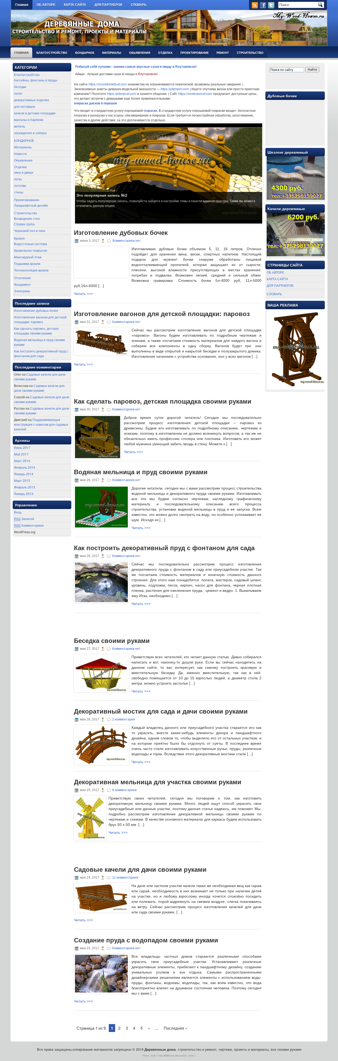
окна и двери (23, 172)
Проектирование (194, 53)
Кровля (19, 238)
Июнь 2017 (22, 447)
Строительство (250, 53)
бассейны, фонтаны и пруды (35, 80)
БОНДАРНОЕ (84, 53)
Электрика (22, 291)
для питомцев (24, 106)
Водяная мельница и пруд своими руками (141, 472)
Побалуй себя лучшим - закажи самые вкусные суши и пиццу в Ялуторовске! (136, 66)
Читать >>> (83, 294)
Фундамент (22, 284)
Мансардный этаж (27, 257)
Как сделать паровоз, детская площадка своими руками (36, 330)
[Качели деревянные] (296, 255)
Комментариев (29, 525)
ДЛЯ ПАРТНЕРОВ (108, 5)
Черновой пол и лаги (29, 230)
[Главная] (155, 3)
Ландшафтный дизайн (31, 205)
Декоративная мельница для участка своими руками (157, 782)
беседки (20, 86)
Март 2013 (22, 480)
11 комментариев (125, 877)
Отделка (165, 53)
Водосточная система (30, 243)
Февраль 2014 (24, 467)
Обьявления (139, 53)
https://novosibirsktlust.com (107, 84)
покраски (150, 110)
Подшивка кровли (27, 263)
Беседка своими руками (112, 640)
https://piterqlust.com (121, 93)
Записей (24, 518)
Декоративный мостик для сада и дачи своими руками (161, 711)
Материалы (111, 53)
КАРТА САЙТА (75, 5)
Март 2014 (22, 460)
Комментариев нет (126, 241)
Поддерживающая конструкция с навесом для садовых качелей (41, 424)
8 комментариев (124, 790)
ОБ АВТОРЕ (46, 5)
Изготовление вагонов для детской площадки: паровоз (40, 319)
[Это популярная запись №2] (168, 172)
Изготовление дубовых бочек (36, 310)
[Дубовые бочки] (296, 142)
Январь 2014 (23, 474)
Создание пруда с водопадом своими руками (146, 940)
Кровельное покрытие (30, 250)
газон (18, 93)
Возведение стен (27, 218)
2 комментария (123, 719)
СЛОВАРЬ (139, 5)
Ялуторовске (147, 73)
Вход (17, 512)
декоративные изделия (31, 100)
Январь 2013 (23, 493)
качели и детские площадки (34, 113)
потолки (20, 185)
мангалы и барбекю (28, 119)
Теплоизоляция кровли (31, 270)
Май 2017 (21, 454)
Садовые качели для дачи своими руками (39, 388)
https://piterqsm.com (175, 88)
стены (18, 192)
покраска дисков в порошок (95, 103)
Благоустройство (51, 53)
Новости (20, 153)
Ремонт (223, 53)
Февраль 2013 (24, 487)
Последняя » (175, 1028)
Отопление (22, 277)
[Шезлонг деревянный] (296, 198)
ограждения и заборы (30, 132)
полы (18, 179)
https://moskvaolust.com (195, 93)
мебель (19, 126)
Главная (21, 5)
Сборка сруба (24, 224)
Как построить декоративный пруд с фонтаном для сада (41, 353)
